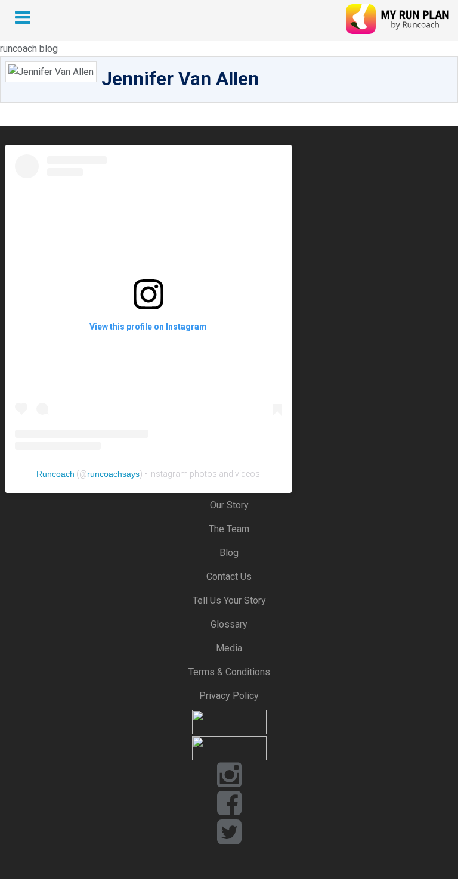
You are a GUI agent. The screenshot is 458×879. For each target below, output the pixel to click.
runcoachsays (113, 474)
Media (229, 648)
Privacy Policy (229, 695)
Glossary (229, 624)
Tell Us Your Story (229, 600)
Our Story (229, 505)
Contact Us (229, 576)
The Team (229, 529)
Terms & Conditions (229, 672)
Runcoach (55, 474)
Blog (229, 552)
